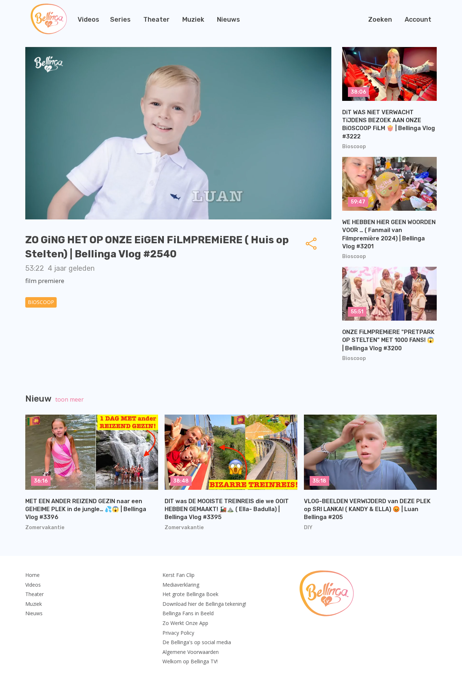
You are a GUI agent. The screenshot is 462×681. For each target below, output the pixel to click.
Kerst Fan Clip (178, 574)
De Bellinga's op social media (196, 642)
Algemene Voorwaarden (190, 651)
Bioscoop (41, 302)
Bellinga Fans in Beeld (188, 613)
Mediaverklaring (180, 584)
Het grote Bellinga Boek (190, 594)
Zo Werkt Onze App (185, 623)
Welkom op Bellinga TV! (190, 661)
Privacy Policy (178, 632)
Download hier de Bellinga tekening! (204, 603)
